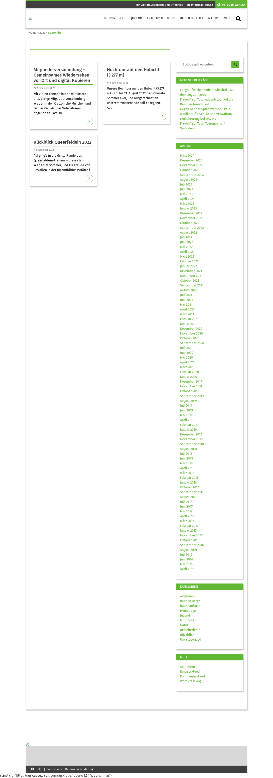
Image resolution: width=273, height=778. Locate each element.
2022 (42, 32)
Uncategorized (190, 639)
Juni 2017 (186, 506)
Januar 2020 (188, 377)
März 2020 (187, 367)
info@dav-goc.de (201, 5)
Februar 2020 (189, 372)
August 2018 (188, 449)
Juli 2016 (186, 554)
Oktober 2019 (189, 391)
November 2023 (191, 165)
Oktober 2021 (189, 280)
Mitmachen (188, 620)
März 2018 (187, 473)
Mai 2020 (186, 357)
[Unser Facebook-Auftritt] (32, 769)
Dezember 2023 (191, 160)
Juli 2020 (186, 348)
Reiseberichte (190, 630)
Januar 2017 (188, 530)
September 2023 (192, 175)
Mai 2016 (186, 564)
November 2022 (191, 218)
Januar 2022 (188, 266)
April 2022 (187, 252)
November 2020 (191, 333)
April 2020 (187, 362)
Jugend (136, 18)
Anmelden (187, 667)
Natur (213, 18)
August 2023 (188, 179)
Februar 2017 (189, 526)
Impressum (54, 769)
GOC (123, 18)
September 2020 (192, 343)
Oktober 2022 (189, 223)
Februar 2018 (189, 478)
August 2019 (188, 401)
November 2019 (191, 386)
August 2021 (188, 290)
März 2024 (187, 155)
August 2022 (188, 232)
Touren (110, 18)
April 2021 (187, 309)
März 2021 (187, 314)
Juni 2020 (186, 353)
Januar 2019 (188, 429)
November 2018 (191, 439)
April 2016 (187, 569)
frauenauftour (190, 606)
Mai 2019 (186, 415)
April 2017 (187, 516)
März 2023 (187, 204)
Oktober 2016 (189, 540)
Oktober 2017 (189, 487)
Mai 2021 (186, 304)
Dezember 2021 (191, 271)
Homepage (188, 611)
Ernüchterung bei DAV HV (198, 119)
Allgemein (187, 596)
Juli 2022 (186, 237)
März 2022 (187, 256)
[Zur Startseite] (30, 18)
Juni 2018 (186, 458)
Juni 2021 (186, 300)
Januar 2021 (188, 324)
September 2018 (192, 444)
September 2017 (191, 492)
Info (226, 18)
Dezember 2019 (191, 381)
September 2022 (192, 228)
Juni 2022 (186, 242)
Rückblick (187, 635)
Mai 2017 (186, 511)
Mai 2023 (186, 194)
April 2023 (187, 199)
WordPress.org (190, 681)
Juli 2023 (186, 184)
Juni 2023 (186, 189)
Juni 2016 (186, 559)
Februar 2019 (189, 425)
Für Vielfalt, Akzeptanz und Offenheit (159, 5)
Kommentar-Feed (192, 676)
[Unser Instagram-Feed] (40, 769)
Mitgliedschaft (191, 18)
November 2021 (191, 276)
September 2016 (192, 545)
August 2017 (188, 497)
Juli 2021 (186, 295)
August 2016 (188, 550)
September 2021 (192, 285)
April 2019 (187, 420)
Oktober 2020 (189, 338)
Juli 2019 (186, 405)
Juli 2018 (186, 454)
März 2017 (187, 521)
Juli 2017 (186, 502)
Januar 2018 (188, 482)
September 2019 (192, 396)
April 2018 (187, 468)
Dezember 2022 (191, 213)
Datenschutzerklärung (79, 769)
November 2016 (191, 535)
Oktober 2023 (189, 170)
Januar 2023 (188, 208)
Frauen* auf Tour (161, 18)
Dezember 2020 (191, 329)
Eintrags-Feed (190, 671)
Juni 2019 (186, 410)
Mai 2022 (186, 247)
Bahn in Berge (190, 601)
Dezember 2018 (191, 434)
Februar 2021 (189, 319)
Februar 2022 (189, 261)
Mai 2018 (186, 463)
